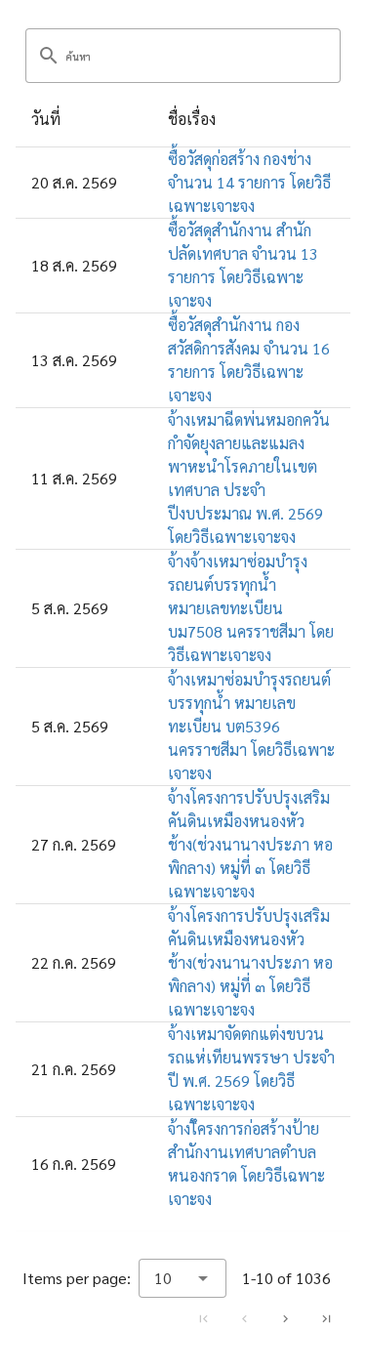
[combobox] (182, 1278)
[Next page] (285, 1318)
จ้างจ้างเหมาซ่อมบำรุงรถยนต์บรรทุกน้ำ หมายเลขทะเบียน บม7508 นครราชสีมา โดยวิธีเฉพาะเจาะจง (251, 608)
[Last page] (326, 1318)
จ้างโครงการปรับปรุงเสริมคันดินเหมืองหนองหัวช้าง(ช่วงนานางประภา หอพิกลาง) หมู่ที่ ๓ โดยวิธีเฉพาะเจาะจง (250, 844)
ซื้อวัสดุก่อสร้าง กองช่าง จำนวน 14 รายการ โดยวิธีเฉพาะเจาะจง (249, 182)
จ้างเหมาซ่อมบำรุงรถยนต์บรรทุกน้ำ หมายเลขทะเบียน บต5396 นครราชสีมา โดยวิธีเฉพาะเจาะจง (251, 726)
